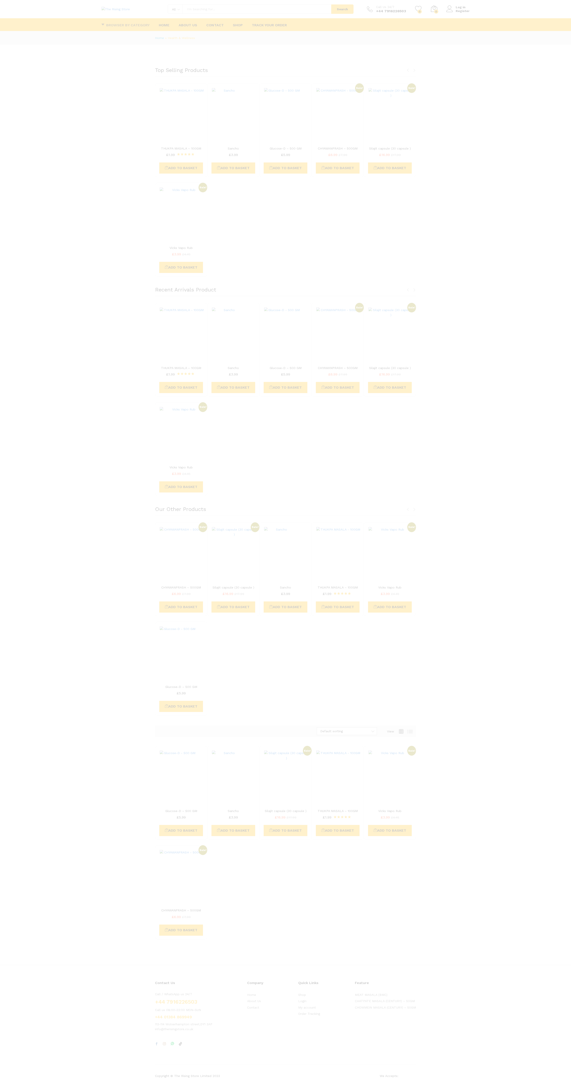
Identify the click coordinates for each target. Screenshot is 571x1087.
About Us (188, 25)
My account (307, 1007)
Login (302, 1001)
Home (164, 25)
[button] (181, 168)
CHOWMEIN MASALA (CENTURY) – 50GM (385, 1007)
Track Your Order (269, 25)
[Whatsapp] (172, 1044)
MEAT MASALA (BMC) (371, 995)
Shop (238, 25)
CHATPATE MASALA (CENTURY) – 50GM (385, 1001)
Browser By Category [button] (128, 25)
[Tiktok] (180, 1044)
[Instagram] (164, 1044)
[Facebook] (156, 1044)
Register (463, 11)
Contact (215, 25)
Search (342, 9)
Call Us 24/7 (385, 7)
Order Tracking (309, 1013)
